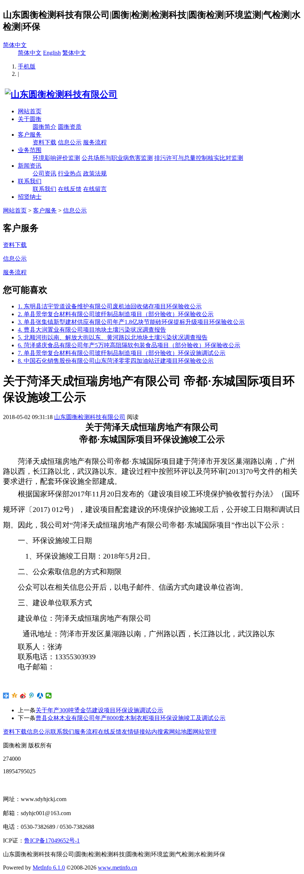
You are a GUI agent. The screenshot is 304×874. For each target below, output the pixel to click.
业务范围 (30, 150)
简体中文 (15, 45)
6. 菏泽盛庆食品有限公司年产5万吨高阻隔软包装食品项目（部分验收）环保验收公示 (129, 345)
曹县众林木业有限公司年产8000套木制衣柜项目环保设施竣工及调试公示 (130, 718)
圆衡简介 (44, 127)
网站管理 (205, 732)
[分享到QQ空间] (14, 696)
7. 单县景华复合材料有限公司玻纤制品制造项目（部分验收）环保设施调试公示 (121, 353)
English (52, 53)
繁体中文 (74, 53)
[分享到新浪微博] (23, 696)
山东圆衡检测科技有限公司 (89, 417)
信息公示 (70, 142)
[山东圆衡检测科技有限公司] (60, 94)
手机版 (27, 66)
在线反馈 (70, 189)
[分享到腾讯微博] (32, 696)
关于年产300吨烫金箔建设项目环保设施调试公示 (99, 710)
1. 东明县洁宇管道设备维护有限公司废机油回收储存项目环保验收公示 (110, 306)
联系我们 (30, 181)
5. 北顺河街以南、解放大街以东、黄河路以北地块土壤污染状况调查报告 (113, 337)
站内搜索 (157, 732)
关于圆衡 (30, 119)
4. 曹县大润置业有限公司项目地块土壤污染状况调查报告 (92, 330)
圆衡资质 (70, 127)
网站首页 (30, 111)
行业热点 (70, 173)
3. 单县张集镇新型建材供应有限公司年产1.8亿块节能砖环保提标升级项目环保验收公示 (131, 322)
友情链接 (133, 732)
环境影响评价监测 (56, 158)
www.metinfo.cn (117, 867)
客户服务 (30, 134)
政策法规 (95, 173)
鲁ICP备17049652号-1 (52, 840)
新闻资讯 (30, 166)
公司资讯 (44, 173)
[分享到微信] (49, 696)
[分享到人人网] (40, 696)
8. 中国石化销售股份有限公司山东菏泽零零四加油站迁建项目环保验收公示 (116, 361)
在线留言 (95, 189)
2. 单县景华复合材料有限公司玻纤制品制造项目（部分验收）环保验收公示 (116, 314)
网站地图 (181, 732)
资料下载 (44, 142)
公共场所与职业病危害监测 (117, 158)
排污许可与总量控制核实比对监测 (198, 158)
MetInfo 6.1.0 (49, 867)
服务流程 (95, 142)
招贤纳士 (30, 197)
